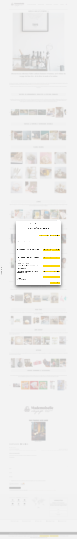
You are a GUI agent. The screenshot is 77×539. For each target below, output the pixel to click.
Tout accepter (44, 235)
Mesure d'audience (23, 255)
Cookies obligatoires (23, 239)
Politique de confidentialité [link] (38, 230)
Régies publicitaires (23, 263)
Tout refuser (55, 235)
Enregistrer (55, 282)
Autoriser (48, 249)
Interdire (56, 249)
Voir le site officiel (23, 260)
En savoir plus (19, 260)
